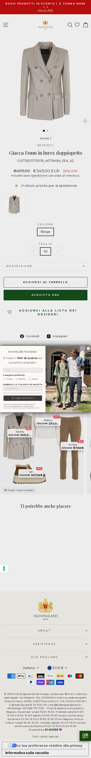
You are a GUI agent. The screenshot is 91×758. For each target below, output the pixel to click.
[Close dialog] (88, 348)
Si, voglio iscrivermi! (23, 398)
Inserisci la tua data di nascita (22, 384)
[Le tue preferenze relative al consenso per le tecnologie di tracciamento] (4, 568)
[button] (85, 736)
